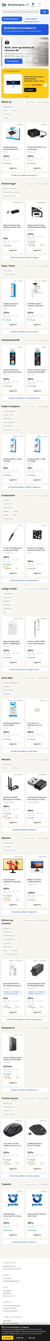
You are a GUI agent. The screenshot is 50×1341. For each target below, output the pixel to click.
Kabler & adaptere (10, 406)
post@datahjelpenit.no (11, 1281)
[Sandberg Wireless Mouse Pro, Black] (37, 1145)
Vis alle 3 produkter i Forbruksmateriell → (25, 398)
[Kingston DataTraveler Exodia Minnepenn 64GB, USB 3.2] (37, 227)
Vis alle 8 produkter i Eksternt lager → (25, 258)
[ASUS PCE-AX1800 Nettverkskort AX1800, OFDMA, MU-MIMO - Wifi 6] (13, 799)
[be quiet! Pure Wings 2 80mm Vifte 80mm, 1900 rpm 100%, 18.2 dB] (37, 550)
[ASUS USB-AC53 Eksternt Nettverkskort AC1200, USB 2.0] (37, 799)
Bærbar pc (6, 101)
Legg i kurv (13, 168)
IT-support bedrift (9, 1308)
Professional (8, 114)
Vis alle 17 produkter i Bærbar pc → (25, 175)
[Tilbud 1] (22, 96)
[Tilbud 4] (27, 96)
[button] (25, 52)
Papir (5, 950)
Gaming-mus (8, 1103)
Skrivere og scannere (7, 922)
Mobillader (7, 601)
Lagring (6, 515)
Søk (44, 12)
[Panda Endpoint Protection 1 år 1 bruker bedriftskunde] (13, 1213)
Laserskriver (7, 943)
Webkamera (7, 694)
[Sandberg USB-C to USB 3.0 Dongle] (37, 458)
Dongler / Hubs (9, 415)
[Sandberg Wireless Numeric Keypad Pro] (13, 146)
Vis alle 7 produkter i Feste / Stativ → (25, 332)
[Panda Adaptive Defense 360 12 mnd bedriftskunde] (37, 1213)
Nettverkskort (8, 764)
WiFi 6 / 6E (16, 768)
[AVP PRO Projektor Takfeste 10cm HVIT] (37, 303)
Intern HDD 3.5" (9, 507)
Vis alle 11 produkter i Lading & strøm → (25, 670)
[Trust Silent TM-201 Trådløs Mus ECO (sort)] (13, 1145)
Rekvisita (16, 950)
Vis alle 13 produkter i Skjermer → (25, 912)
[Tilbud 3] (25, 96)
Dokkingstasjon (9, 107)
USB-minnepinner (9, 196)
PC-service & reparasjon (11, 1306)
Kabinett (6, 511)
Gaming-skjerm (9, 843)
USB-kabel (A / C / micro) (12, 430)
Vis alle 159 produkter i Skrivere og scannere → (25, 1019)
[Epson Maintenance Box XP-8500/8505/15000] (37, 987)
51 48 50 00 (7, 1278)
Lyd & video (7, 677)
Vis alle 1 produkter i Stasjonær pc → (25, 1090)
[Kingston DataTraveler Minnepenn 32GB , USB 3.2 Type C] (13, 227)
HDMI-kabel (7, 418)
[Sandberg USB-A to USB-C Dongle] (13, 458)
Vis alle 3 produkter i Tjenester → (25, 1242)
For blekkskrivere (9, 936)
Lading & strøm (9, 588)
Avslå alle (20, 1338)
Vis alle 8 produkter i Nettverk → (25, 830)
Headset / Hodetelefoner (11, 683)
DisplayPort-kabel (9, 411)
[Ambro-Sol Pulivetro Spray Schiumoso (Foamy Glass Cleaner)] (13, 369)
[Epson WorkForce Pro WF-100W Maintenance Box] (13, 987)
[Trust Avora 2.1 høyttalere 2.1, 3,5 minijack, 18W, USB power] (37, 722)
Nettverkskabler (9, 426)
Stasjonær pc (8, 1027)
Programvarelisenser (10, 1311)
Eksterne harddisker (10, 188)
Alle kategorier (12, 19)
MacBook (15, 110)
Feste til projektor (9, 274)
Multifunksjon (8, 947)
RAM (15, 515)
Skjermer (6, 838)
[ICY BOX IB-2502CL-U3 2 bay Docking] (37, 146)
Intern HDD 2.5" (9, 504)
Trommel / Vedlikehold (11, 954)
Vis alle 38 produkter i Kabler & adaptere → (25, 487)
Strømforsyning (9, 519)
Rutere (5, 768)
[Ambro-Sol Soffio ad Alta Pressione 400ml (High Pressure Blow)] (37, 369)
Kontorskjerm (8, 846)
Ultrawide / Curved (9, 850)
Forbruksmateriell (10, 340)
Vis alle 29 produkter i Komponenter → (25, 580)
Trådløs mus (8, 1110)
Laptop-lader (8, 597)
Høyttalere (7, 686)
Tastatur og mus (9, 1098)
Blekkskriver (7, 928)
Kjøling (16, 511)
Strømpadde (8, 604)
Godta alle (7, 1338)
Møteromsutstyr (9, 690)
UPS (5, 612)
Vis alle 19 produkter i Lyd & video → (25, 751)
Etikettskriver (8, 932)
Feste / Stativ (8, 265)
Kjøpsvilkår (7, 1321)
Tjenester (6, 1184)
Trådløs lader (8, 608)
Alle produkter (31, 19)
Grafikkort (7, 500)
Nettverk (5, 759)
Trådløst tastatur (9, 1114)
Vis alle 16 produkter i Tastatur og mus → (25, 1176)
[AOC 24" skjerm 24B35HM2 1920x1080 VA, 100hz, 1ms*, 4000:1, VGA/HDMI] (13, 881)
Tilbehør (6, 118)
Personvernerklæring (10, 1323)
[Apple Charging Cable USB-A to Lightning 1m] (13, 641)
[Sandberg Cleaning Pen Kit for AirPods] (13, 722)
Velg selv (31, 1338)
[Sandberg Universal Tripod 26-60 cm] (13, 303)
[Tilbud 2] (24, 96)
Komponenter (8, 495)
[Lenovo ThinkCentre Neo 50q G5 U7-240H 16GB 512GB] (13, 1059)
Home (5, 110)
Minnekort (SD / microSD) (12, 192)
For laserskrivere (9, 939)
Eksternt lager (8, 183)
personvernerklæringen (34, 1334)
